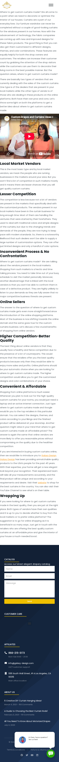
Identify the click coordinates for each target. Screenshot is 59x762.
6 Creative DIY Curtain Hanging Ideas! (23, 700)
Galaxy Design (48, 455)
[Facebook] (22, 755)
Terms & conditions (16, 750)
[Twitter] (27, 755)
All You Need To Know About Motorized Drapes (27, 721)
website (42, 482)
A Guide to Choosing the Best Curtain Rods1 (26, 711)
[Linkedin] (37, 755)
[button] (29, 623)
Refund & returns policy (41, 750)
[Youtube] (32, 755)
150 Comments (26, 704)
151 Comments (27, 715)
